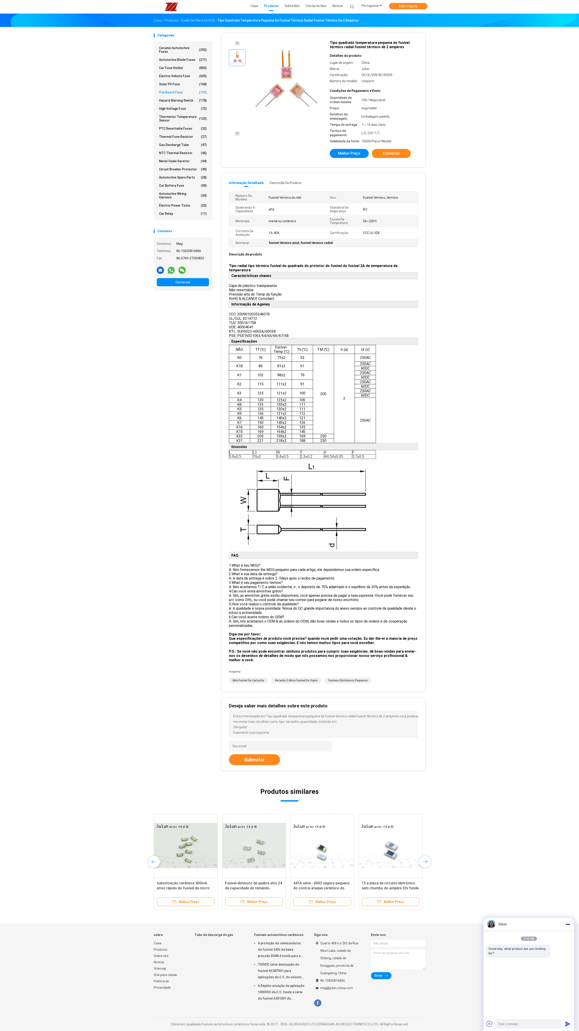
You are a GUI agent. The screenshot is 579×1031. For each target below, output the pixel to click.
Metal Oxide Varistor (183, 161)
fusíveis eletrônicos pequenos (348, 680)
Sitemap (160, 968)
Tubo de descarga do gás (214, 935)
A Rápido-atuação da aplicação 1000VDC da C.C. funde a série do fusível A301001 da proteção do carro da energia (281, 993)
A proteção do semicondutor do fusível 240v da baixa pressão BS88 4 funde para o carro (279, 950)
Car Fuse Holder (183, 68)
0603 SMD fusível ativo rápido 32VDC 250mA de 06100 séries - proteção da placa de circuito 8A (252, 888)
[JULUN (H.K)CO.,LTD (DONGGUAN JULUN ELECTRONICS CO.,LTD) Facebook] (317, 1003)
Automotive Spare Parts (183, 177)
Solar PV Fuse (183, 84)
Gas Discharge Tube (183, 145)
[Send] (567, 1024)
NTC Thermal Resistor (183, 153)
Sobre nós (161, 956)
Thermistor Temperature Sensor (183, 118)
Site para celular (165, 975)
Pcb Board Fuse (183, 92)
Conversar (183, 282)
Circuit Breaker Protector (183, 169)
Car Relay (183, 213)
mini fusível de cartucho (248, 680)
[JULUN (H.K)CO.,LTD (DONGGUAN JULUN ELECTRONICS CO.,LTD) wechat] (182, 270)
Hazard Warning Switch (183, 100)
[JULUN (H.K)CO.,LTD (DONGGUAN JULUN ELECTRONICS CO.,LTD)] (171, 6)
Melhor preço (349, 153)
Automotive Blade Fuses (183, 60)
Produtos (160, 949)
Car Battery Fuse (183, 185)
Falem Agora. (408, 6)
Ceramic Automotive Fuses (183, 49)
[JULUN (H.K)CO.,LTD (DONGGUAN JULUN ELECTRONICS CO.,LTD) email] (160, 270)
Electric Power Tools (183, 205)
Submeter (254, 759)
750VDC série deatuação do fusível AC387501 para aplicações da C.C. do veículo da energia (279, 971)
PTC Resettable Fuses (183, 128)
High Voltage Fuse (183, 108)
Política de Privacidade (162, 984)
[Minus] (567, 924)
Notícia (159, 962)
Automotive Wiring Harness (183, 195)
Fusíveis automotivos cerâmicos (279, 935)
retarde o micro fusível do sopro (296, 680)
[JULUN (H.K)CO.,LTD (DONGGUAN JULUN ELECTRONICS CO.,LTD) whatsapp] (171, 270)
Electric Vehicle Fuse (183, 76)
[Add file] (489, 1024)
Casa (157, 943)
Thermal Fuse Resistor (183, 136)
